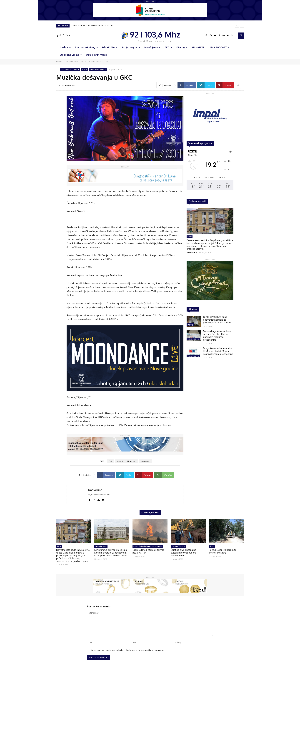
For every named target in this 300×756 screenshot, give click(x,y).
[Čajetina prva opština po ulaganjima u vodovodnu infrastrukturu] (188, 531)
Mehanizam (131, 461)
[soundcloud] (98, 499)
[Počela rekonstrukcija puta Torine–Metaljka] (226, 531)
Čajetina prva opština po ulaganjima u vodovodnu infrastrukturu (102, 25)
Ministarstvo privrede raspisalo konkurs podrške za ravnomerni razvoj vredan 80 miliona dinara (110, 552)
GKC (110, 461)
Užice (83, 61)
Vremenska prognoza (200, 143)
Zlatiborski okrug (71, 61)
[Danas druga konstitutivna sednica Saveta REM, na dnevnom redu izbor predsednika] (194, 335)
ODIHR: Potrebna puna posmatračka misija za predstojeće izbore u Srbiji (217, 319)
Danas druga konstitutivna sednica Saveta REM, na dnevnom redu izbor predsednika (217, 335)
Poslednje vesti (197, 201)
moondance (145, 461)
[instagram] (94, 499)
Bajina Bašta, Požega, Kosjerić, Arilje (147, 546)
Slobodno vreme (98, 69)
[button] (241, 35)
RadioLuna (70, 85)
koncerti (120, 461)
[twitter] (103, 499)
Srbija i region (193, 339)
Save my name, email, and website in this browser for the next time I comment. (127, 650)
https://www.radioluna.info (99, 494)
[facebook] (89, 499)
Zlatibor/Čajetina (178, 546)
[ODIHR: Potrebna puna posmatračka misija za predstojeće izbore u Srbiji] (194, 321)
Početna (59, 61)
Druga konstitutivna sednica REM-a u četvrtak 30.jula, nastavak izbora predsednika (218, 351)
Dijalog (190, 324)
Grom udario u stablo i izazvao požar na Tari (148, 551)
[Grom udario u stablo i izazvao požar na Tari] (150, 531)
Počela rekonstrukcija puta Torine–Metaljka (222, 551)
